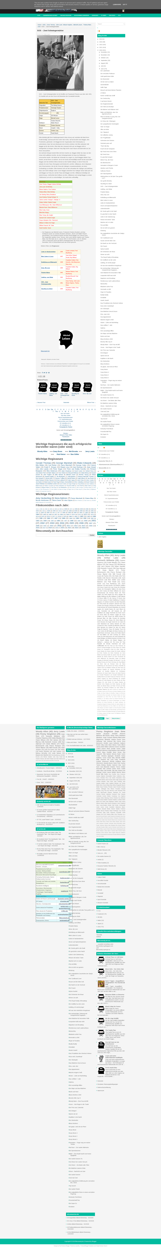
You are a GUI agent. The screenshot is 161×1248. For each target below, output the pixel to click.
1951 (44, 25)
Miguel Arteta (45, 487)
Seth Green (108, 616)
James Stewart (114, 624)
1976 (48, 516)
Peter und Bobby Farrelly (76, 469)
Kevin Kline (103, 614)
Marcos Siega (62, 489)
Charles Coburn (116, 695)
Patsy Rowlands (120, 759)
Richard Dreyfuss (109, 687)
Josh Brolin (108, 682)
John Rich (120, 705)
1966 (50, 514)
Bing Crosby (106, 693)
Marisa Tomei (116, 745)
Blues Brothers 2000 (107, 339)
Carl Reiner (52, 465)
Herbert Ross (89, 471)
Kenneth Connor (106, 568)
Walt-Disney (101, 869)
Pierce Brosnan (112, 662)
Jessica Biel (122, 779)
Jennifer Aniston (118, 734)
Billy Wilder (40, 465)
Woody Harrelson (112, 644)
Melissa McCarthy (41, 753)
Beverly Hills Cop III (106, 342)
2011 (59, 525)
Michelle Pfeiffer (120, 757)
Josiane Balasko (101, 781)
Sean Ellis (86, 489)
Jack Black (119, 609)
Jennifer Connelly (108, 823)
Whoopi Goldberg (115, 761)
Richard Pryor (121, 709)
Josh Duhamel (119, 636)
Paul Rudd (112, 582)
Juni (102, 69)
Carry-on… (100, 853)
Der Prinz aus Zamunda (108, 350)
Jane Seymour (100, 823)
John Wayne (100, 707)
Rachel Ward (121, 830)
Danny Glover (109, 698)
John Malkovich (101, 658)
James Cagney (101, 678)
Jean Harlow (59, 758)
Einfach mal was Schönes (74, 739)
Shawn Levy (64, 467)
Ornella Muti (114, 830)
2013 (75, 526)
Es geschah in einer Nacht (108, 214)
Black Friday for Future (113, 1006)
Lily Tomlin (122, 783)
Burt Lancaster (107, 695)
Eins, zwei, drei (105, 314)
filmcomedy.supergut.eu (103, 949)
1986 (48, 518)
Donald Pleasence (104, 675)
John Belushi (107, 680)
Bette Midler (104, 746)
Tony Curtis (100, 631)
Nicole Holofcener (42, 500)
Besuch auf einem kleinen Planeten (111, 90)
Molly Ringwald (117, 785)
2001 (93, 520)
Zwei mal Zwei (105, 411)
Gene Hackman (114, 653)
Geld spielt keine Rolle (107, 76)
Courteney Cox (116, 796)
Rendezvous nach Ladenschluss (110, 281)
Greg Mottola (81, 483)
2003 (52, 523)
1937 (71, 509)
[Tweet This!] (44, 372)
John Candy (103, 591)
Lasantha (77, 1245)
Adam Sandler (120, 566)
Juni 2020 (72, 787)
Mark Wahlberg (114, 600)
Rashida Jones (100, 832)
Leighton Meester (114, 783)
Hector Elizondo (112, 578)
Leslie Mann (108, 745)
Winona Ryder (116, 754)
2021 (69, 528)
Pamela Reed (108, 810)
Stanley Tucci (119, 629)
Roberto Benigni (112, 711)
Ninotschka (104, 284)
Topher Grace (101, 667)
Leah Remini (119, 827)
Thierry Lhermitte (118, 665)
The (56, 411)
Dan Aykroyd (120, 568)
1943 (43, 511)
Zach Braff (80, 485)
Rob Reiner (61, 454)
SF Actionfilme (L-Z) (65, 425)
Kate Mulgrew (111, 825)
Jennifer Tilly (110, 770)
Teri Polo (103, 814)
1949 (75, 511)
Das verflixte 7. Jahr (106, 325)
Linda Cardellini (109, 807)
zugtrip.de (64, 891)
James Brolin (111, 704)
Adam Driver (122, 689)
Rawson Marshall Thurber (86, 476)
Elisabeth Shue (119, 816)
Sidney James (102, 713)
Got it (125, 4)
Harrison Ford (119, 676)
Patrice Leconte (48, 485)
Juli (102, 66)
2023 (83, 528)
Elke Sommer (107, 768)
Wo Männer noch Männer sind (109, 109)
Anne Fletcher (78, 500)
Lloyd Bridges (101, 638)
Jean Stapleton (110, 801)
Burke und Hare (105, 336)
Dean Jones (110, 633)
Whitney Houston (121, 834)
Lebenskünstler (105, 208)
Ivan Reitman (78, 467)
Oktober (103, 57)
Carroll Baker (104, 816)
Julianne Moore (104, 825)
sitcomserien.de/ (64, 904)
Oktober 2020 (73, 774)
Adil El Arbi (72, 487)
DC (60, 419)
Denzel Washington (114, 700)
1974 (37, 516)
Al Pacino (110, 691)
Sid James (110, 564)
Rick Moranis (101, 627)
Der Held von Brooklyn (107, 106)
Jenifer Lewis (118, 801)
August (103, 63)
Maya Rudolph (107, 752)
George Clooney (109, 605)
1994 (45, 521)
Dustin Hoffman (121, 651)
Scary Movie (104, 369)
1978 (59, 516)
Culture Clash (101, 877)
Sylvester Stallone (102, 689)
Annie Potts (116, 763)
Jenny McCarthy (118, 823)
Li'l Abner (103, 93)
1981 (75, 516)
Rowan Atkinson (121, 711)
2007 (90, 523)
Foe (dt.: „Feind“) (42, 779)
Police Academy (102, 862)
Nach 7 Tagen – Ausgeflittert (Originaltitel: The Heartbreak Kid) (115, 982)
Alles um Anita (105, 129)
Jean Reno (122, 589)
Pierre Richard (116, 572)
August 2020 (73, 781)
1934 (55, 509)
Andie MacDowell (101, 792)
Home (39, 25)
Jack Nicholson (102, 624)
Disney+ (65, 433)
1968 (61, 514)
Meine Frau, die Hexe (107, 160)
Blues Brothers (105, 364)
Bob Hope (116, 647)
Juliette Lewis (104, 783)
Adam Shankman (66, 471)
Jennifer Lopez (108, 743)
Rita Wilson (110, 788)
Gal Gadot (112, 777)
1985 (41, 518)
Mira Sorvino (114, 829)
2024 (101, 39)
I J (68, 409)
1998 (71, 521)
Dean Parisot (90, 482)
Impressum (52, 19)
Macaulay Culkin (114, 658)
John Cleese (116, 680)
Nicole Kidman (100, 830)
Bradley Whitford (110, 671)
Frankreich (100, 914)
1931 (41, 509)
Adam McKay (85, 473)
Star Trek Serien (65, 413)
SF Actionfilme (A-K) (65, 423)
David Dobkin (62, 483)
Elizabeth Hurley (120, 756)
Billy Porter (88, 485)
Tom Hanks (61, 749)
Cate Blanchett (104, 767)
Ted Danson (109, 665)
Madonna (118, 807)
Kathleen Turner (101, 757)
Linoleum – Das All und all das (46, 771)
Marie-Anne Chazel (101, 785)
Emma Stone (116, 768)
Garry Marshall (66, 465)
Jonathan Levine (52, 483)
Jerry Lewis (89, 451)
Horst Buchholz (108, 702)
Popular (101, 718)
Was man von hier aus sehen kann (77, 734)
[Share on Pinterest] (49, 372)
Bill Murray (121, 564)
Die (52, 409)
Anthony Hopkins (102, 669)
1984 (94, 516)
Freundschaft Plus (106, 431)
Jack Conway (114, 634)
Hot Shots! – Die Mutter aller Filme (111, 400)
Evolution (103, 437)
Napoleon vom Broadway (108, 278)
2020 (62, 528)
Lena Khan (48, 502)
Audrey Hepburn (100, 776)
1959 (69, 512)
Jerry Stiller (113, 705)
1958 (63, 512)
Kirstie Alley (111, 757)
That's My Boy (105, 146)
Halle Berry (103, 821)
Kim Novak (118, 825)
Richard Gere (114, 664)
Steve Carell (103, 587)
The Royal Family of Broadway (109, 257)
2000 (85, 521)
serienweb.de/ (65, 920)
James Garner (108, 656)
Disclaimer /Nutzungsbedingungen (107, 1084)
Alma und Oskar (72, 742)
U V (61, 411)
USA (39, 26)
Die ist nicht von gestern (108, 228)
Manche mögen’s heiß (107, 319)
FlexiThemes (62, 1245)
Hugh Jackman (119, 702)
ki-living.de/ (65, 885)
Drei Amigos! (104, 353)
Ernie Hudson (103, 653)
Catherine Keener (114, 746)
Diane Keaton (50, 758)
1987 (56, 518)
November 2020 (74, 771)
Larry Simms (105, 566)
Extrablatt (103, 297)
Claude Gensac (40, 758)
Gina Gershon (118, 819)
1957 (58, 512)
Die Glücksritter (105, 361)
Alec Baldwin (112, 596)
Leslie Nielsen (56, 753)
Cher (119, 794)
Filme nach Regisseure (65, 15)
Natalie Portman (120, 809)
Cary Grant (114, 587)
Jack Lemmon (57, 751)
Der (48, 409)
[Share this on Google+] (46, 372)
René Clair (103, 664)
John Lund (59, 25)
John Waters (54, 489)
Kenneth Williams (105, 560)
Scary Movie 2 (105, 375)
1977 (53, 516)
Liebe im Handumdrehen (48, 251)
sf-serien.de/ (64, 901)
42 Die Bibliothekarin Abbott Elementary (78, 1232)
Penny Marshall (76, 498)
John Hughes (112, 15)
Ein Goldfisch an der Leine (108, 260)
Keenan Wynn (113, 593)
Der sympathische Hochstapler (110, 124)
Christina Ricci (104, 777)
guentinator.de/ (64, 872)
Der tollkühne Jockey (107, 135)
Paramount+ (66, 436)
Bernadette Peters (111, 776)
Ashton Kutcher (109, 602)
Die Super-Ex (104, 434)
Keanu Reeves (119, 682)
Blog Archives (116, 718)
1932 (46, 509)
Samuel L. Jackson (103, 642)
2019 (56, 528)
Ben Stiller (75, 454)
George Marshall (64, 463)
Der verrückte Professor (108, 73)
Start (38, 15)
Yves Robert (62, 473)
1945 (54, 511)
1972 (85, 514)
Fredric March (121, 633)
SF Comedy (103, 15)
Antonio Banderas (115, 669)
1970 (73, 514)
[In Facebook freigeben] (44, 376)
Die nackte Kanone (106, 409)
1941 (92, 509)
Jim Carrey (112, 598)
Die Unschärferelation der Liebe (76, 745)
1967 (55, 514)
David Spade (100, 651)
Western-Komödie (102, 902)
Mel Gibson (105, 709)
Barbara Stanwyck (113, 792)
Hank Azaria (110, 676)
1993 (37, 521)
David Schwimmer (101, 700)
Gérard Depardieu (113, 607)
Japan (99, 923)
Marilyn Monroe (116, 772)
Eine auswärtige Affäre (107, 331)
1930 (37, 509)
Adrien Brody (119, 616)
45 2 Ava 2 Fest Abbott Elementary (77, 1221)
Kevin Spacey (116, 684)
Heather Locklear (117, 799)
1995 (52, 521)
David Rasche (121, 673)
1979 (64, 516)
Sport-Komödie (101, 899)
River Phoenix (102, 711)
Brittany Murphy (106, 765)
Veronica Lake (113, 790)
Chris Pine (108, 696)
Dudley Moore (101, 676)
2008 (37, 526)
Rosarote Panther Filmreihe (105, 866)
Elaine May (89, 498)
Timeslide (99, 935)
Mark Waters (52, 473)
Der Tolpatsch (105, 132)
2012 (68, 526)
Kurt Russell (118, 707)
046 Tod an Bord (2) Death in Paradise (48, 805)
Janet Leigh (115, 779)
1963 (92, 512)
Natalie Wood (100, 810)
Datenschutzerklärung (104, 1087)
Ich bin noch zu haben (107, 82)
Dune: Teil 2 (40, 782)
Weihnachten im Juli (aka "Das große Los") (81, 910)
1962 (86, 512)
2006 (81, 523)
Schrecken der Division (107, 140)
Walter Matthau (101, 596)
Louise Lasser (106, 772)
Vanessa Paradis (112, 834)
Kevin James (103, 600)
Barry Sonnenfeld (66, 482)
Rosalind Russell (120, 788)
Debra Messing (105, 798)
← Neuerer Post (40, 402)
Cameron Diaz (116, 765)
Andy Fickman (40, 480)
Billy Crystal (113, 618)
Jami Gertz (122, 821)
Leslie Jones (100, 807)
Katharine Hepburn (119, 743)
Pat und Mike (104, 225)
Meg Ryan (110, 785)
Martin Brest (39, 485)
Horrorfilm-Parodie (102, 880)
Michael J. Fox (119, 660)
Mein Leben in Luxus (47, 256)
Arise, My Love (45, 268)
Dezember (104, 52)
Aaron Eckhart (113, 689)
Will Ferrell (117, 574)
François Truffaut (60, 478)
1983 (88, 516)
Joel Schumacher (44, 489)
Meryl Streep (117, 752)
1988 (63, 518)
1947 (64, 511)
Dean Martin (108, 570)
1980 (70, 516)
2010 (51, 526)
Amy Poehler (112, 774)
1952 (92, 511)
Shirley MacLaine (119, 737)
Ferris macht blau (111, 1067)
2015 (90, 526)
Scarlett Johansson (102, 761)
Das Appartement (106, 317)
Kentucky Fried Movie (107, 428)
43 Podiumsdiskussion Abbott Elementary (79, 1227)
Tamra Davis (56, 500)
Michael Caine (119, 625)
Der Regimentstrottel (107, 104)
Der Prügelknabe (106, 137)
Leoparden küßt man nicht (108, 275)
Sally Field (106, 812)
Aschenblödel (105, 84)
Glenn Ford (119, 605)
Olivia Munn (107, 830)
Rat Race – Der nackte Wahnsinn (110, 385)
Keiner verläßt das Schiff (108, 95)
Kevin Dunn (121, 613)
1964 (37, 514)
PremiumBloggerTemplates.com (88, 1245)
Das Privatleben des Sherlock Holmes (112, 303)
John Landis (44, 469)
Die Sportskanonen (106, 388)
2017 (44, 528)
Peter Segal (57, 469)
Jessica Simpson (112, 803)
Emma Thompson (114, 818)
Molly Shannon (101, 759)
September (104, 60)
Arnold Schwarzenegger (104, 647)
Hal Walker (103, 634)
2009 (44, 526)
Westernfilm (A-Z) (105, 468)
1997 (65, 521)
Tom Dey (53, 487)
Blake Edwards (84, 463)
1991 (85, 518)
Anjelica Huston (116, 739)
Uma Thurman (118, 814)
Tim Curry (116, 642)
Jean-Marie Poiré (41, 473)
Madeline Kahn (115, 750)
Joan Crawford (121, 803)
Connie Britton (106, 796)
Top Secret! (104, 419)
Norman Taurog (84, 474)
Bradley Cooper (115, 693)
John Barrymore (107, 636)
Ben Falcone (50, 480)
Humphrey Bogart (101, 704)
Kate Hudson (119, 770)
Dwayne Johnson (114, 603)
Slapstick (100, 896)
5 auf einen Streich (106, 101)
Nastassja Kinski (121, 829)
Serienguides (95, 15)
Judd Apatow (71, 476)
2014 (83, 526)
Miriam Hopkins (67, 25)
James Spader (120, 704)
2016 (37, 528)
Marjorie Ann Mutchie (42, 755)
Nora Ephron (61, 498)
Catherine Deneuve (111, 794)
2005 (71, 523)
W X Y (68, 411)
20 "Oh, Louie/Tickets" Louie (45, 819)
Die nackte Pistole (106, 421)
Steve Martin (102, 574)
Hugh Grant (111, 622)
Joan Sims (120, 731)
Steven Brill (49, 478)
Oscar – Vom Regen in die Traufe (110, 347)
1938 (75, 509)
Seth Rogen (108, 594)
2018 (50, 528)
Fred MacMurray (111, 583)
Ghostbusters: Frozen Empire (46, 768)
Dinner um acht (105, 254)
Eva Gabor (102, 819)
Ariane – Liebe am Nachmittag (109, 322)
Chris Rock (103, 603)
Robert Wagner (118, 640)
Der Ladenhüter (105, 71)
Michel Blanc (106, 686)
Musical (99, 890)
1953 (37, 512)
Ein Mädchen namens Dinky (109, 403)
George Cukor (81, 465)
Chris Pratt (117, 696)
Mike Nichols (59, 474)
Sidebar (98, 936)
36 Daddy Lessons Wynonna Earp (47, 853)
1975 (42, 516)
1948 (70, 511)
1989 (70, 518)
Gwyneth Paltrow (100, 779)
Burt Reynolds (121, 602)
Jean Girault (91, 467)
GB (98, 917)
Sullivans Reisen (105, 171)
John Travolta (108, 625)
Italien (99, 920)
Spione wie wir (105, 355)
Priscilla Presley (121, 787)
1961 (80, 512)
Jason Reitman (40, 483)
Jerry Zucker (90, 480)
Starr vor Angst (105, 126)
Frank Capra (71, 480)
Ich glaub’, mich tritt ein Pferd (109, 366)
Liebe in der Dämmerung (108, 217)
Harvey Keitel (106, 655)
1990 (77, 518)
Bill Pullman (122, 596)
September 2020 (74, 777)
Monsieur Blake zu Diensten (114, 994)
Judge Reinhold (110, 613)
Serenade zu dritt (106, 289)
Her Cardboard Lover (107, 238)
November (104, 55)
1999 (78, 521)
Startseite (66, 402)
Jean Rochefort (102, 611)
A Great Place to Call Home (114, 957)
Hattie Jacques (102, 734)
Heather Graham (108, 799)
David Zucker (78, 471)
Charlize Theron (115, 767)
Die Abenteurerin (105, 162)
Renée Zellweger (101, 788)
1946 (59, 511)
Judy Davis (110, 781)
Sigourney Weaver (103, 739)
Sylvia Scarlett (105, 249)
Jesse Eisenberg (113, 678)
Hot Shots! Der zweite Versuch (110, 397)
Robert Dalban (104, 640)
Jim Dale (115, 576)
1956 (53, 512)
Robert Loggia (114, 614)
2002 (42, 523)
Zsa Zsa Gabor (100, 836)
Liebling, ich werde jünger (108, 262)
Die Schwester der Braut (108, 251)
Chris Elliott (119, 620)
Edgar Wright (72, 483)
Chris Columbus (78, 482)
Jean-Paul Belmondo (102, 705)
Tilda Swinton (107, 754)
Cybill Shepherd (111, 816)
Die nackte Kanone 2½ (107, 395)
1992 (92, 518)
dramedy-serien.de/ (64, 899)
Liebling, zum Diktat (47, 277)
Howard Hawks (49, 476)
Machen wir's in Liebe (107, 222)
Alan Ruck (120, 667)
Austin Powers (101, 843)
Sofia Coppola (68, 500)
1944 (48, 511)
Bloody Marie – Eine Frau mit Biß (110, 344)
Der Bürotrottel (105, 79)
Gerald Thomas (43, 463)
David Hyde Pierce (110, 673)
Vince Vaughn (119, 594)
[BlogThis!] (41, 376)
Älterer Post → (91, 402)
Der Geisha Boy (105, 98)
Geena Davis (99, 799)
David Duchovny (119, 698)
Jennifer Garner (116, 748)
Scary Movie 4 (105, 372)
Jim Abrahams (61, 476)
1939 (81, 509)
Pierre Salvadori (59, 485)
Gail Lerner (87, 500)
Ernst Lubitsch (60, 480)
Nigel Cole (71, 489)
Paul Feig (56, 482)
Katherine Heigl (106, 750)
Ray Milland (122, 662)
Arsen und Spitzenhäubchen (109, 205)
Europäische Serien (65, 427)
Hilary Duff (103, 770)
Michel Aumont (112, 638)
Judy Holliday (118, 781)
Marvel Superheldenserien (65, 417)
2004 (62, 523)
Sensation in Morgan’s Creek (109, 165)
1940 (86, 509)
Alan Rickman (119, 645)
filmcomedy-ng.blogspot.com (104, 946)
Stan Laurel (111, 713)
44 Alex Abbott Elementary (75, 1224)
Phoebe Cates (112, 787)
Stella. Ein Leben (72, 731)
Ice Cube (120, 622)
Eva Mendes (121, 798)
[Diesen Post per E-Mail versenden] (39, 376)
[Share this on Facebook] (42, 372)
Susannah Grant (45, 491)
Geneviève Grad (120, 777)
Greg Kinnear (101, 607)
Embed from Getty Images (43, 34)
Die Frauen (104, 246)
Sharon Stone (108, 832)
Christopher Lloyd (108, 649)
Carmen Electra (100, 794)
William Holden (111, 667)
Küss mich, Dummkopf (107, 306)
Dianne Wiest (106, 748)
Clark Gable (119, 649)
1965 (44, 514)
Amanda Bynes (108, 763)
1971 (79, 514)
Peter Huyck (79, 489)
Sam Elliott (120, 687)
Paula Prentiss (104, 787)
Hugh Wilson (81, 478)
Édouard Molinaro (73, 473)
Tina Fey (106, 790)
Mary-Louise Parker (105, 829)
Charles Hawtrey (42, 738)
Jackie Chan (116, 655)
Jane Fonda (109, 779)
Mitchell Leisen (77, 25)
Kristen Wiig (100, 745)
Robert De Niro (113, 627)
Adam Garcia (102, 691)
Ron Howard (39, 478)
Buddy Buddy (104, 295)
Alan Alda (110, 645)
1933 (51, 509)
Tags (107, 718)
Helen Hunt (109, 821)
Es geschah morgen (106, 157)
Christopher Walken (110, 589)
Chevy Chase (108, 620)
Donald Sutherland (118, 675)
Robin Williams (114, 591)
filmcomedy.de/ (64, 918)
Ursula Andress (104, 834)
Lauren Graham (112, 827)
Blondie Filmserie (102, 850)
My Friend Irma (105, 154)
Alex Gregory (80, 487)
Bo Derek (122, 792)
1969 (67, 514)
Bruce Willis (103, 598)
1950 (81, 511)
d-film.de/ (64, 911)
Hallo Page (104, 87)
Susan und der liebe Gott (108, 240)
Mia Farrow (54, 760)
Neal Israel (47, 482)
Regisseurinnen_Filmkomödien (81, 15)
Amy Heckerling (43, 498)
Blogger (94, 1241)
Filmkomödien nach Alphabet (50, 15)
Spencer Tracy (107, 629)
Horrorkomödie (101, 883)
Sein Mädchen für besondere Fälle (111, 272)
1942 (37, 511)
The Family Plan (110, 1030)
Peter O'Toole (116, 686)
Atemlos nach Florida (107, 168)
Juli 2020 (72, 784)
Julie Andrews (46, 760)
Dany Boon (57, 451)
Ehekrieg (103, 230)
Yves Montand (102, 715)
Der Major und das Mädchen (109, 333)
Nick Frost (122, 638)
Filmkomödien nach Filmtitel (65, 421)
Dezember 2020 (74, 768)
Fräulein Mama (45, 272)
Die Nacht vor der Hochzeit (108, 243)
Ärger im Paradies (106, 292)
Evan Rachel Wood (110, 819)
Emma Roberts (114, 798)
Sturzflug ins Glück (46, 288)
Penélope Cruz (117, 810)
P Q (88, 409)
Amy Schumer (121, 774)
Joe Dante (39, 482)
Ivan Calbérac (90, 483)
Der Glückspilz (105, 308)
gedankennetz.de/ (64, 865)
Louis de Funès (102, 576)
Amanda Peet (121, 790)
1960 (75, 512)
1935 (60, 509)
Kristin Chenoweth (120, 805)
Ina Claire (102, 801)
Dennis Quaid (110, 651)
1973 (92, 514)
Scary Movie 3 (105, 377)
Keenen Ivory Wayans (103, 684)
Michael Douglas (108, 660)
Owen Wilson (41, 740)
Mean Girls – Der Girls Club (114, 969)
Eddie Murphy (112, 562)
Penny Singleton (48, 734)
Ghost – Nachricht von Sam (109, 406)
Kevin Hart (122, 598)
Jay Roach (91, 478)
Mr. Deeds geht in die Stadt (109, 211)
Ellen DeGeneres (105, 818)
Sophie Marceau (116, 832)
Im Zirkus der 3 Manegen (108, 121)
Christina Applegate (107, 756)
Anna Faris (115, 735)
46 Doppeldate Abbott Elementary (77, 1217)
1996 (58, 521)
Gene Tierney (51, 25)
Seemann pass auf (106, 143)
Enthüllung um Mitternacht (49, 262)
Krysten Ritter (104, 827)
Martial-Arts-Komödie (103, 887)
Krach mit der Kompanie (108, 149)
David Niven (100, 633)
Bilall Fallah (88, 487)
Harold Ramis (71, 478)
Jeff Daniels (115, 611)
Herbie (99, 859)
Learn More (117, 4)
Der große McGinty (106, 181)
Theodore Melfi (70, 485)
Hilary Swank (116, 821)
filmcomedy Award (41, 19)
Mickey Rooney (101, 662)
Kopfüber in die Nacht (107, 358)
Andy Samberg (118, 691)
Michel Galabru (120, 585)
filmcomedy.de (45, 351)
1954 (42, 512)
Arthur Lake (111, 558)
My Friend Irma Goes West (108, 151)
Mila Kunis (104, 774)
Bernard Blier (101, 618)
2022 (119, 15)
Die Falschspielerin (106, 173)
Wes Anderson (51, 471)
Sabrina (103, 328)
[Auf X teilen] (42, 376)
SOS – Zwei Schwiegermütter (50, 31)
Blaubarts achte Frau (107, 286)
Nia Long (110, 759)
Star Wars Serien (65, 415)
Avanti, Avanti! (105, 300)
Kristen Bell (111, 805)
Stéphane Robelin (120, 713)
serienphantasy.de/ (64, 914)
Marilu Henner (111, 809)
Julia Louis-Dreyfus (101, 805)
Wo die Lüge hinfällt (112, 1018)
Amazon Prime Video (66, 435)
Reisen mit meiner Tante (108, 219)
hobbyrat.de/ (64, 878)
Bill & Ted (100, 847)
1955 (47, 512)
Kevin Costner (109, 707)
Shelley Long (100, 790)
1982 (81, 516)
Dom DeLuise (101, 622)
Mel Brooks (73, 451)
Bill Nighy (109, 631)
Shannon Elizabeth (115, 812)
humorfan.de (64, 882)
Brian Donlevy (119, 631)
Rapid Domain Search (102, 1245)
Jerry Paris (80, 480)
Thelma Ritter (87, 25)
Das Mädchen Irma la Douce (109, 311)
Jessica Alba (103, 803)
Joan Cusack (107, 737)
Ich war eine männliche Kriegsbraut (111, 265)
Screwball (100, 893)
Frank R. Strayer (50, 467)
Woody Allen (42, 451)
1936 (65, 509)
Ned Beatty (113, 709)
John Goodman (118, 656)
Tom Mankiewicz (62, 487)
